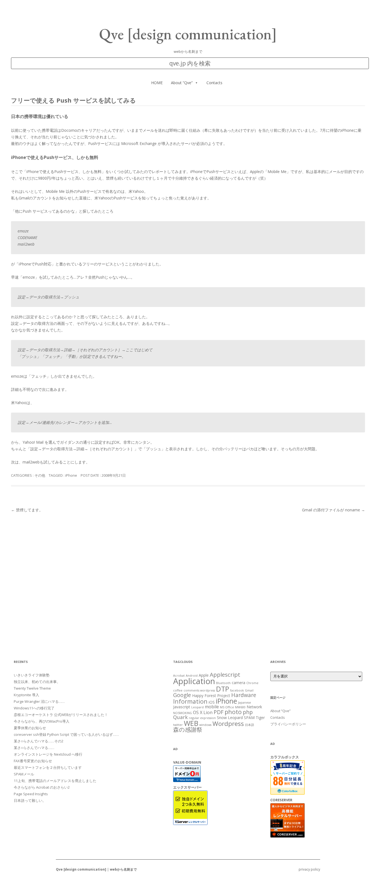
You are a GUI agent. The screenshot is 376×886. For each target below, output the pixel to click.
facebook (237, 690)
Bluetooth (223, 683)
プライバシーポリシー (288, 724)
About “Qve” (182, 82)
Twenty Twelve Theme (32, 688)
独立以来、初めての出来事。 (37, 681)
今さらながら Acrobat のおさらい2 (42, 787)
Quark (180, 717)
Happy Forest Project (211, 695)
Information (190, 701)
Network (254, 706)
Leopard (197, 707)
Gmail (249, 690)
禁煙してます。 (27, 509)
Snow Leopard (230, 717)
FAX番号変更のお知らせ (33, 760)
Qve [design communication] (188, 34)
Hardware (243, 695)
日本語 (249, 725)
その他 (39, 475)
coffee (177, 690)
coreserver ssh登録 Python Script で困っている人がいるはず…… (66, 734)
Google (182, 695)
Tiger (260, 717)
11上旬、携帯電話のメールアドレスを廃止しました (55, 780)
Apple (204, 675)
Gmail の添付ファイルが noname (333, 509)
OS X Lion (202, 712)
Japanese (244, 702)
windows (205, 725)
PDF (219, 712)
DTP (222, 688)
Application (194, 681)
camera (238, 682)
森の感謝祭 (187, 729)
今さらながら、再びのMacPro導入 (41, 721)
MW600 (240, 707)
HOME (157, 82)
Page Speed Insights (31, 793)
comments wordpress (199, 690)
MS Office (227, 707)
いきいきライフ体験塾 (32, 675)
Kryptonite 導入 (26, 694)
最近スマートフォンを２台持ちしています (48, 767)
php (248, 712)
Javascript (181, 706)
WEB (191, 723)
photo (233, 712)
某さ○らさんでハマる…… (34, 747)
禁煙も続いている (121, 178)
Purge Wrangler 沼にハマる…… (39, 701)
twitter (178, 725)
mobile (212, 707)
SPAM (249, 717)
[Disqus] (188, 582)
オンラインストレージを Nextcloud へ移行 (48, 754)
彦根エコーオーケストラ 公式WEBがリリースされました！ (61, 714)
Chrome (252, 683)
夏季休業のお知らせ (30, 727)
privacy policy (309, 869)
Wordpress (228, 723)
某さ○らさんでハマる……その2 (38, 741)
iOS (212, 702)
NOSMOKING (182, 713)
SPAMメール (24, 774)
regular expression (202, 718)
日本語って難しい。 (30, 800)
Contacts (214, 82)
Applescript (225, 674)
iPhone (71, 475)
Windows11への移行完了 (34, 708)
